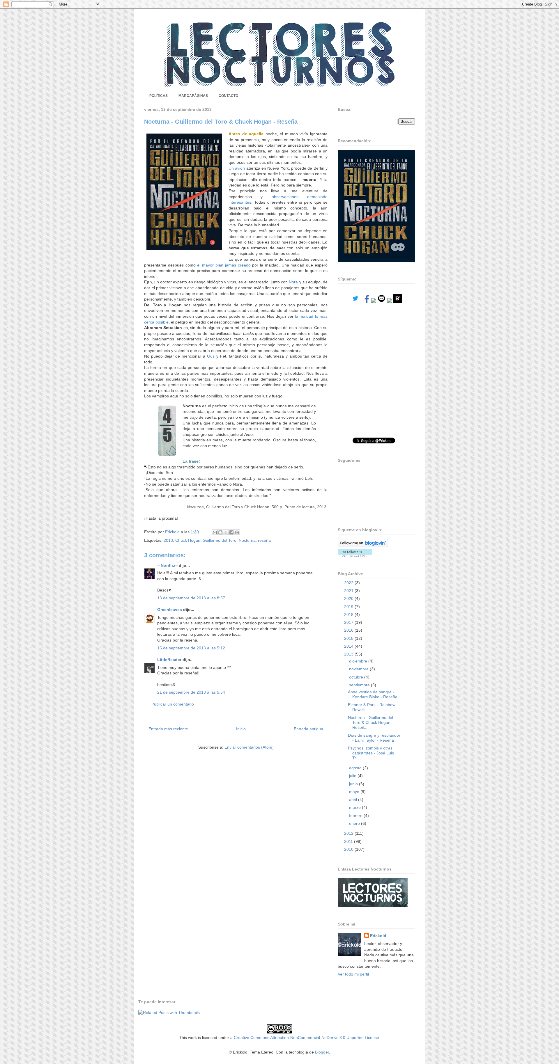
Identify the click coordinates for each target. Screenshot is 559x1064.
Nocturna (247, 540)
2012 (349, 833)
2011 (349, 841)
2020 (349, 598)
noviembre (359, 669)
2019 (349, 606)
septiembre (360, 685)
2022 (349, 582)
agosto (356, 767)
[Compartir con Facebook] (231, 532)
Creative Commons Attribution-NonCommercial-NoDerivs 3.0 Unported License (306, 1037)
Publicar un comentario (172, 704)
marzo (355, 807)
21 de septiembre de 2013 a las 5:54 (191, 692)
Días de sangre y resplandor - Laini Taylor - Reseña (374, 738)
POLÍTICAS (158, 96)
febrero (356, 815)
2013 (168, 540)
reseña (264, 540)
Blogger (322, 1052)
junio (354, 783)
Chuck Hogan (187, 540)
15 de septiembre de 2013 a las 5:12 (191, 648)
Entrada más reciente (168, 728)
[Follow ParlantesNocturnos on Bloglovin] (363, 545)
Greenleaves (169, 609)
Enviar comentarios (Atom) (249, 747)
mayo (354, 791)
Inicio (241, 728)
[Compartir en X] (226, 532)
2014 (349, 646)
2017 (349, 622)
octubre (356, 677)
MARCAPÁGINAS (193, 96)
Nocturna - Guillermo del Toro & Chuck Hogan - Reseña (370, 722)
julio (353, 775)
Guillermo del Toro (219, 540)
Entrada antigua (308, 728)
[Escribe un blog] (220, 532)
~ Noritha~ (167, 565)
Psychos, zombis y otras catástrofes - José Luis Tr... (371, 753)
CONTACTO (228, 96)
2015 (349, 638)
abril (353, 799)
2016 (349, 630)
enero (355, 823)
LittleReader (169, 659)
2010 (349, 849)
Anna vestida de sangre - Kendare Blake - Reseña (372, 694)
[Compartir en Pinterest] (237, 532)
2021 (349, 590)
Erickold (378, 935)
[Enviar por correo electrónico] (215, 532)
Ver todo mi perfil (353, 974)
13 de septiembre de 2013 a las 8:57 (191, 598)
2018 (349, 614)
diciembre (358, 661)
